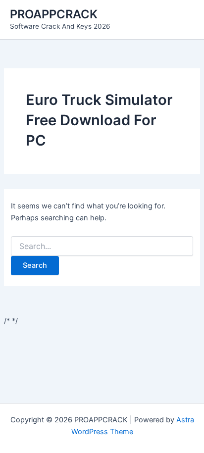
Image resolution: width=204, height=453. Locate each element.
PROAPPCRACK (54, 14)
